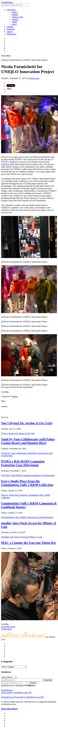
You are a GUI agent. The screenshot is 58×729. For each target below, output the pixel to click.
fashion (15, 14)
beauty (15, 12)
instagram (10, 29)
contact (9, 31)
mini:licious (11, 34)
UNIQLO (5, 164)
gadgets (15, 19)
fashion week (17, 17)
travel (14, 24)
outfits (14, 22)
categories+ (11, 10)
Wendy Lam (34, 78)
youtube (9, 27)
